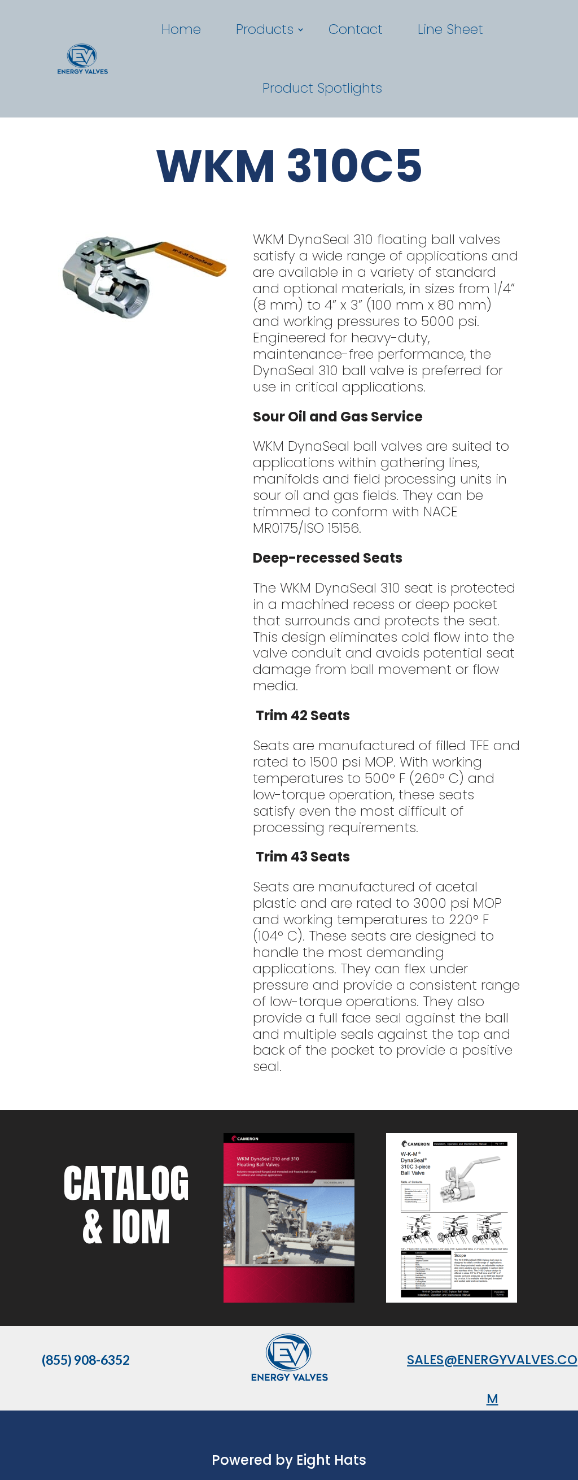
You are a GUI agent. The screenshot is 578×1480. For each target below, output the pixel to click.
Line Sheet (450, 29)
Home (181, 29)
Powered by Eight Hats (289, 1460)
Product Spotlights (322, 88)
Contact (356, 29)
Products (265, 29)
